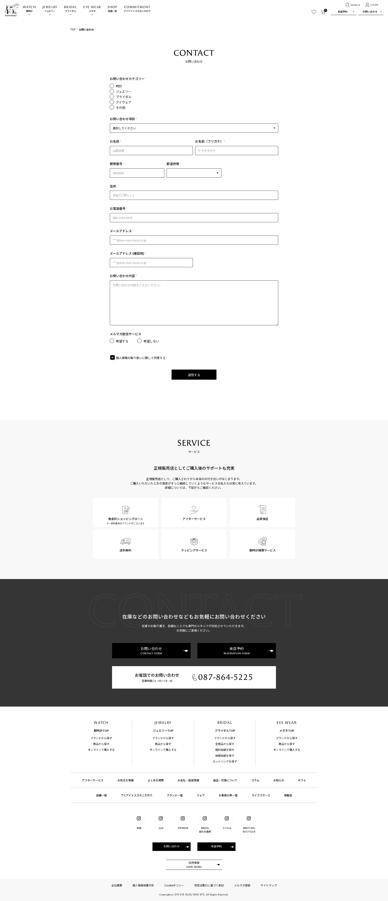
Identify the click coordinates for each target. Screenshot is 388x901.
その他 (120, 107)
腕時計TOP (101, 730)
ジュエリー (49, 9)
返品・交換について (225, 780)
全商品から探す (224, 744)
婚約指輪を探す (224, 749)
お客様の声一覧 (228, 795)
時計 (119, 86)
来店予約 (343, 11)
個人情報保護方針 (143, 885)
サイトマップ (269, 885)
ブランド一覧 (175, 795)
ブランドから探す (101, 738)
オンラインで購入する (101, 749)
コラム (255, 780)
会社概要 (116, 885)
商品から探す (101, 744)
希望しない (151, 341)
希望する (122, 341)
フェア (201, 795)
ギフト (302, 780)
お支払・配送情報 (188, 780)
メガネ (92, 9)
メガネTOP (286, 730)
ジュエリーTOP (163, 730)
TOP (73, 29)
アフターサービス (93, 780)
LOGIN (374, 5)
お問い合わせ (370, 11)
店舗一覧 (112, 9)
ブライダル (70, 9)
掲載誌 (288, 795)
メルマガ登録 (242, 885)
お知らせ (278, 780)
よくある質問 (156, 780)
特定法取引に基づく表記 (209, 885)
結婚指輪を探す (224, 755)
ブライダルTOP (225, 730)
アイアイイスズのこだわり (137, 9)
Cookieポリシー (174, 885)
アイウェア (123, 102)
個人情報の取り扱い (129, 358)
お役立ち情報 (125, 780)
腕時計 (29, 9)
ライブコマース (260, 795)
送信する (194, 374)
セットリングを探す (225, 761)
